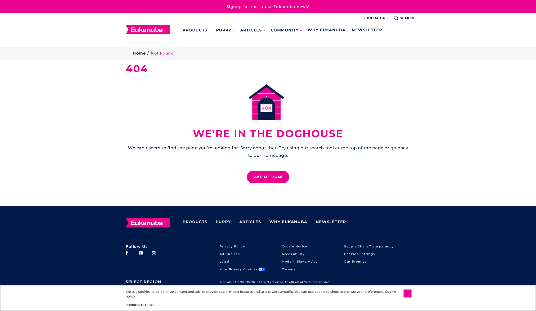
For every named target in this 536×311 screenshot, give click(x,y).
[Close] (407, 293)
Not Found (162, 53)
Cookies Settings (359, 254)
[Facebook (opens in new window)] (127, 254)
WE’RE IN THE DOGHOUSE (268, 134)
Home (139, 53)
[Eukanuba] (148, 223)
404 (137, 69)
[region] (268, 298)
